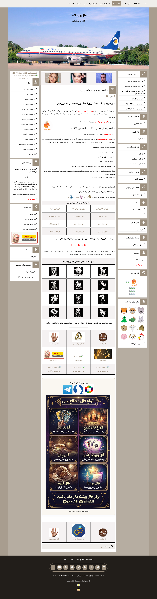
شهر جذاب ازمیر (30, 176)
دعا (142, 214)
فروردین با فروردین (102, 208)
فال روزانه (116, 3)
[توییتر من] (72, 567)
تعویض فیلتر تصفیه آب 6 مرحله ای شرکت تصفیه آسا (25, 170)
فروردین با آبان (79, 223)
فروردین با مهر (103, 223)
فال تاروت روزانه (102, 371)
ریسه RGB (139, 259)
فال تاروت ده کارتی (29, 134)
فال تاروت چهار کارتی (29, 114)
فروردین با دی (102, 231)
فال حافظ (137, 3)
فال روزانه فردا (31, 271)
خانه (145, 3)
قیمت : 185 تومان (25, 75)
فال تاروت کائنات (78, 371)
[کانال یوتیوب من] (59, 567)
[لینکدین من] (53, 567)
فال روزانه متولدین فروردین (94, 90)
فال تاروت (127, 3)
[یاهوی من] (104, 567)
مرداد (86, 197)
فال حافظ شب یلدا (30, 224)
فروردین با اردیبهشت (78, 208)
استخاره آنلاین (105, 3)
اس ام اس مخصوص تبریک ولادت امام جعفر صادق (133, 92)
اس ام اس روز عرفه (137, 98)
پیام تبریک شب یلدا (29, 229)
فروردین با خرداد (54, 208)
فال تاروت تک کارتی (29, 104)
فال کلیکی (140, 229)
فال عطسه (78, 360)
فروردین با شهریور (54, 216)
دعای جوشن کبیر (137, 209)
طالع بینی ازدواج (138, 194)
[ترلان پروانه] (78, 78)
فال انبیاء (140, 138)
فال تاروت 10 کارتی (54, 371)
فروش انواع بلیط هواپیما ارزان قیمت (24, 194)
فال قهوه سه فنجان (137, 158)
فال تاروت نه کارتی (29, 129)
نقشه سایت (70, 581)
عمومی (103, 546)
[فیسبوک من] (91, 567)
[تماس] (78, 567)
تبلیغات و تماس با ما (74, 3)
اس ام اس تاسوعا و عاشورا (134, 103)
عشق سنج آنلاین (138, 244)
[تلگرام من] (97, 567)
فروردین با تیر (102, 216)
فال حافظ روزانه (30, 219)
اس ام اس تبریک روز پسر (135, 81)
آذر (68, 197)
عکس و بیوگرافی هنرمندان (27, 276)
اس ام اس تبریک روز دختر (134, 108)
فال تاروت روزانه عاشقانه (27, 144)
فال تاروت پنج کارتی (29, 119)
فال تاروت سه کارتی (29, 109)
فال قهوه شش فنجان (136, 164)
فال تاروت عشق (30, 139)
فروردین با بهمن (78, 231)
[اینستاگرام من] (84, 567)
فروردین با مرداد (78, 216)
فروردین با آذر (54, 223)
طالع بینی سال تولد (137, 343)
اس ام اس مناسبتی (90, 3)
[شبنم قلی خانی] (53, 78)
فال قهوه (140, 154)
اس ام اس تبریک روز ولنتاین (134, 86)
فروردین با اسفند (54, 231)
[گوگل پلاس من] (65, 567)
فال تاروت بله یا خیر (29, 149)
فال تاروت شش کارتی (28, 124)
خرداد (77, 197)
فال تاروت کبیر (31, 94)
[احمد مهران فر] (104, 78)
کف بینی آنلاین (138, 179)
